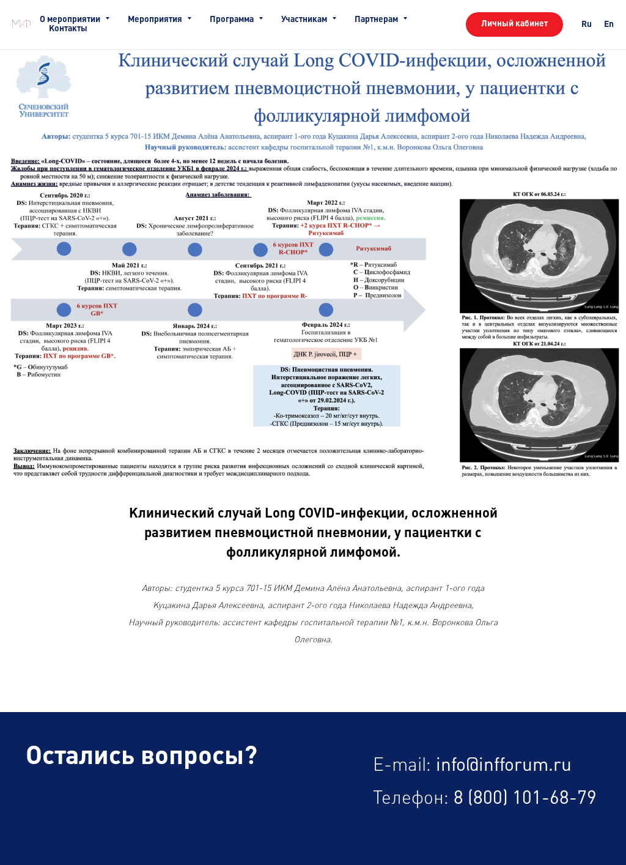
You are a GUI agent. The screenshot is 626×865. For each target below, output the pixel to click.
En (609, 24)
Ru (586, 24)
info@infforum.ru (504, 765)
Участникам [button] (305, 19)
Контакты (68, 28)
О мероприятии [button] (71, 19)
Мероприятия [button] (156, 19)
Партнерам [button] (377, 19)
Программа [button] (233, 19)
